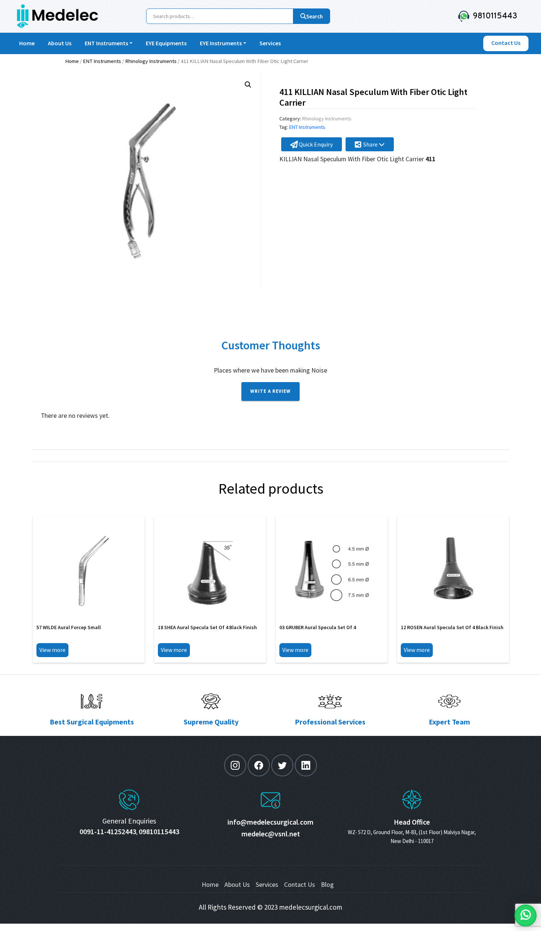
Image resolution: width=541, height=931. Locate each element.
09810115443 (159, 831)
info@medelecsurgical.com (270, 821)
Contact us (505, 42)
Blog (327, 884)
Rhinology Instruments (151, 61)
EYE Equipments (166, 43)
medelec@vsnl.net (270, 833)
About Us (59, 43)
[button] (248, 84)
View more (52, 649)
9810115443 (493, 16)
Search (314, 16)
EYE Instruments (221, 43)
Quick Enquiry (315, 144)
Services (270, 43)
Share (371, 144)
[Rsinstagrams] (235, 765)
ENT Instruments (106, 43)
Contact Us (299, 884)
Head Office (412, 821)
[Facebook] (259, 765)
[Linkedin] (306, 765)
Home (27, 43)
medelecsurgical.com (310, 907)
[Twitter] (282, 765)
